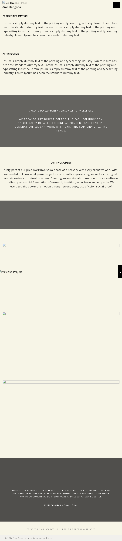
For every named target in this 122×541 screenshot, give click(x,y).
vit (51, 538)
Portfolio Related (83, 529)
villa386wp (47, 529)
